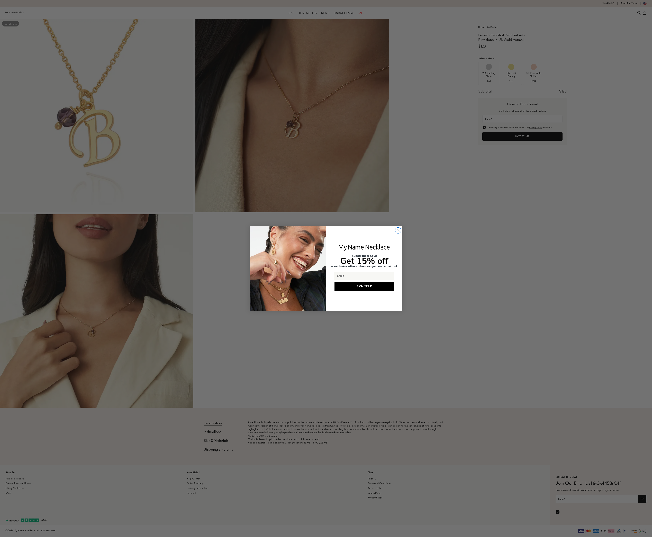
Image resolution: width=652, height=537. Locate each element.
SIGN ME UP (364, 286)
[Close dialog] (398, 230)
